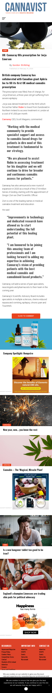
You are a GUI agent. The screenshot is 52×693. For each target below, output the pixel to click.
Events (23, 654)
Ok (26, 689)
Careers (4, 667)
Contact (4, 659)
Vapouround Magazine (8, 649)
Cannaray (6, 119)
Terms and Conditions (8, 669)
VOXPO (23, 652)
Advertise (5, 664)
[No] (49, 685)
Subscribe (24, 657)
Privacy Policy (6, 652)
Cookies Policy (6, 654)
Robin (21, 107)
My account (24, 659)
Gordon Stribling (21, 65)
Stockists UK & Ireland (9, 662)
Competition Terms (8, 657)
